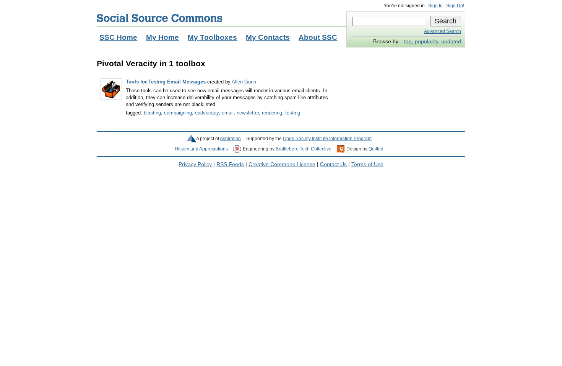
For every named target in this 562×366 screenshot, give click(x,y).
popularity (426, 41)
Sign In (435, 5)
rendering (272, 113)
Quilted (376, 149)
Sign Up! (455, 5)
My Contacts (268, 37)
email (228, 113)
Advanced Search (442, 31)
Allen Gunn (244, 82)
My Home (162, 37)
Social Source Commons (160, 18)
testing (292, 113)
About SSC (318, 37)
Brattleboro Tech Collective (303, 149)
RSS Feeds (230, 164)
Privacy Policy (195, 164)
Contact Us (333, 164)
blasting (152, 113)
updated (451, 41)
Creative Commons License (282, 164)
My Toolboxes (212, 37)
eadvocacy (207, 113)
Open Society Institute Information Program (327, 138)
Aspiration (230, 138)
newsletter (248, 113)
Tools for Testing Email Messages (166, 82)
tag (408, 41)
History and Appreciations (201, 149)
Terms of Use (367, 164)
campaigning (178, 113)
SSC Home (118, 37)
